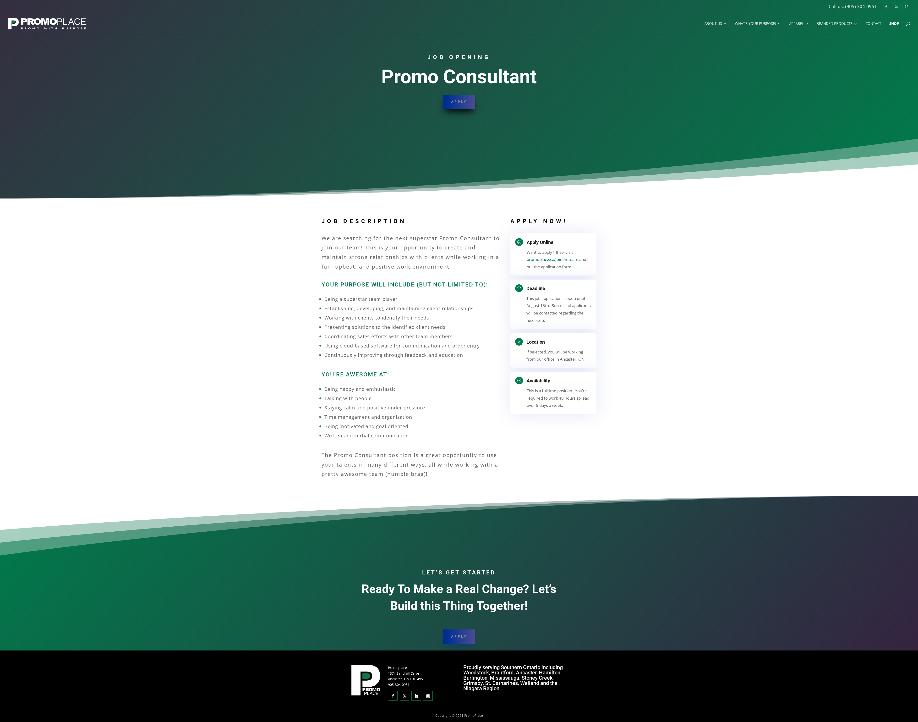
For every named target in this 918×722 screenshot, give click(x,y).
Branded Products (834, 24)
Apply (459, 102)
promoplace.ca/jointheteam (552, 259)
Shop (894, 24)
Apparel (796, 24)
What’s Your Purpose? (755, 24)
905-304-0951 (399, 684)
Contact (873, 24)
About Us (713, 24)
